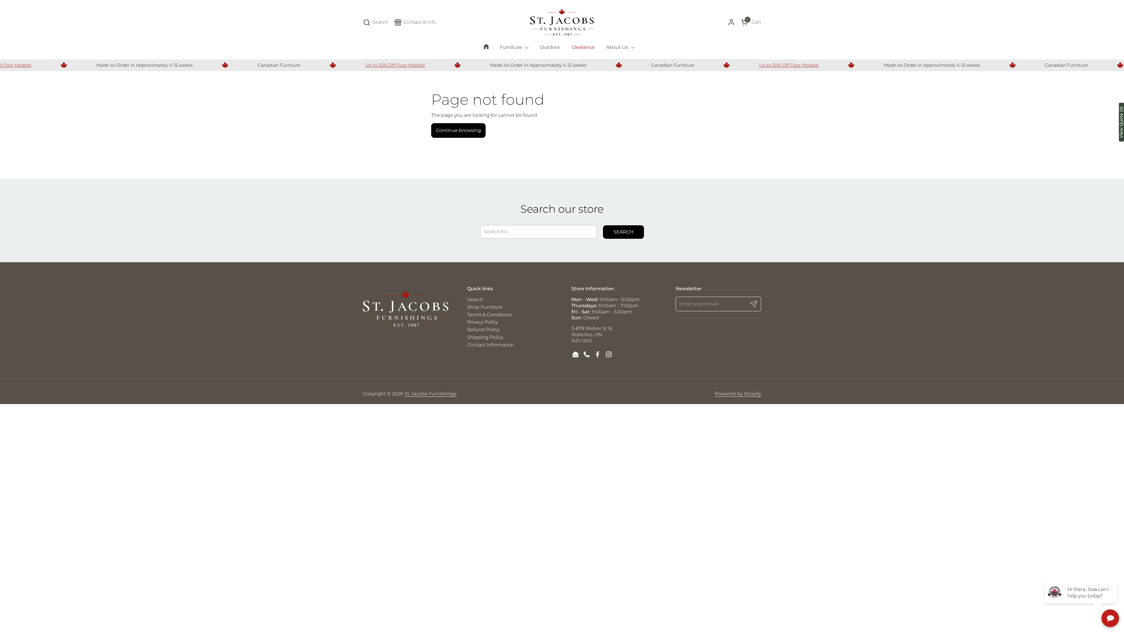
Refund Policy (483, 329)
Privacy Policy (482, 322)
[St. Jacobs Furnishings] (562, 22)
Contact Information (490, 345)
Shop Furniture (485, 307)
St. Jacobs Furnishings (430, 393)
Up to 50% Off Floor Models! (376, 65)
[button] (375, 22)
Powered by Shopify (738, 393)
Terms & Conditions (489, 314)
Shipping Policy (485, 337)
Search (623, 232)
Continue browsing (458, 130)
